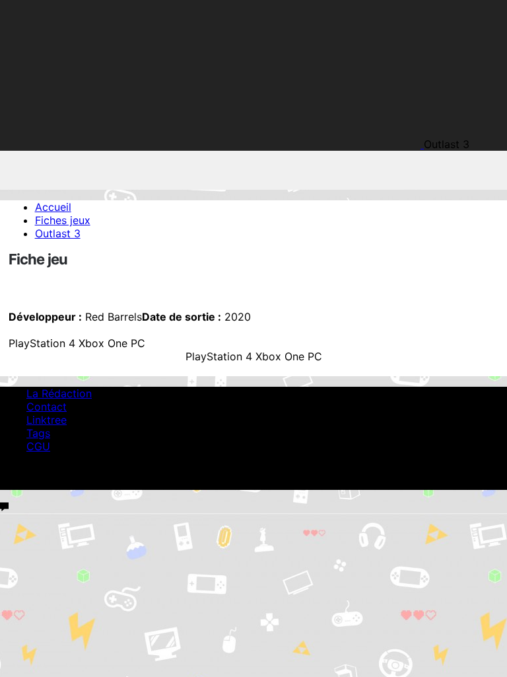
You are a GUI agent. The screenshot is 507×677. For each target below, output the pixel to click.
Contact (46, 406)
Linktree (46, 419)
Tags (38, 433)
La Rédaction (59, 393)
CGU (38, 446)
